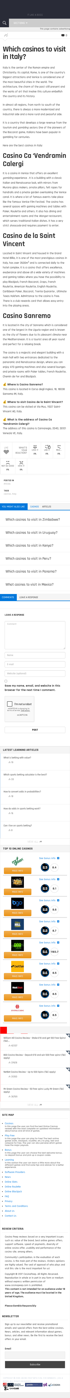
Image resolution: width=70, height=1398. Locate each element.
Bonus (8, 1150)
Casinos (9, 1123)
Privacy (8, 1201)
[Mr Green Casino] (17, 861)
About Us (10, 1211)
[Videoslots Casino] (17, 882)
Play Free (10, 1135)
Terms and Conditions (16, 1206)
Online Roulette (13, 1186)
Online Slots (11, 1182)
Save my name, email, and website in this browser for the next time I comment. (32, 688)
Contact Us (10, 1216)
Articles (7, 483)
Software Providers (15, 1172)
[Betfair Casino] (17, 966)
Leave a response (28, 597)
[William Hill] (17, 924)
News (8, 1177)
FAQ (7, 1196)
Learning (9, 1160)
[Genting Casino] (17, 1008)
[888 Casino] (17, 945)
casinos (7, 494)
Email (8, 1348)
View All (32, 842)
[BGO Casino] (17, 903)
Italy (14, 494)
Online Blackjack (13, 1191)
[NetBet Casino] (17, 987)
